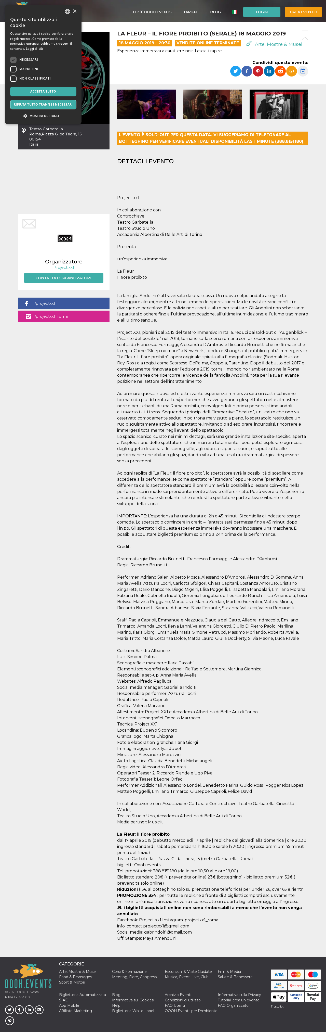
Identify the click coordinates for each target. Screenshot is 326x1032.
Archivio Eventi (178, 994)
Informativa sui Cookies (133, 1000)
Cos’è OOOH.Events (152, 11)
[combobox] (67, 11)
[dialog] (43, 64)
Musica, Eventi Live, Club (187, 977)
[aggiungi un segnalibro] (305, 35)
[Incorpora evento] (291, 71)
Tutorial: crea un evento (239, 1000)
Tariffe (190, 11)
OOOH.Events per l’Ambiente (191, 1011)
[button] (43, 116)
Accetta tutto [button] (43, 91)
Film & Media (229, 971)
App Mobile (69, 1005)
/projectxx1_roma (51, 316)
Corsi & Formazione (129, 971)
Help (116, 1005)
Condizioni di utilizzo (183, 1000)
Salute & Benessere (235, 977)
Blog (215, 11)
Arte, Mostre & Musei (278, 44)
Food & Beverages (75, 977)
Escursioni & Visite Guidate (188, 971)
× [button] (74, 11)
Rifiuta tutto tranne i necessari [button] (43, 104)
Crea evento (303, 11)
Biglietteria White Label (133, 1011)
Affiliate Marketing (75, 1011)
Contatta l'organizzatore (64, 277)
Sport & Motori (72, 982)
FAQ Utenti (175, 1005)
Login (262, 11)
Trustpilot (277, 1006)
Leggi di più (34, 48)
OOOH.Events (27, 992)
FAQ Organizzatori (234, 1005)
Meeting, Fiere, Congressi (134, 977)
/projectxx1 (45, 303)
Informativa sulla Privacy (239, 994)
